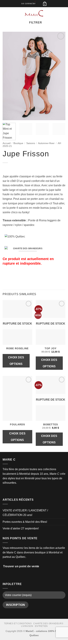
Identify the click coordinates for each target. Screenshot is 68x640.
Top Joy (50, 348)
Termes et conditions (18, 623)
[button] (28, 3)
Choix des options (16, 360)
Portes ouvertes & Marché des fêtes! (25, 521)
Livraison (27, 626)
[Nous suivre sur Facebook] (4, 491)
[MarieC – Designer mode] (34, 13)
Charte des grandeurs (48, 623)
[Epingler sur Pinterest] (21, 275)
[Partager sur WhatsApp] (4, 275)
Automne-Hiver (46, 143)
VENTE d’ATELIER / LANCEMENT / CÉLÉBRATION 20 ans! (25, 512)
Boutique (18, 143)
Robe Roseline (17, 348)
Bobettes (50, 424)
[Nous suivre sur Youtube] (17, 491)
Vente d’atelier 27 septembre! (21, 528)
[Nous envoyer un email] (13, 491)
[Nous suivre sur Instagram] (9, 491)
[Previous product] (12, 168)
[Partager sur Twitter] (13, 275)
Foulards (17, 424)
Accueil (6, 143)
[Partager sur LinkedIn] (26, 275)
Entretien (41, 626)
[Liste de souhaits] (39, 3)
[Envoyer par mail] (17, 275)
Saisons (30, 143)
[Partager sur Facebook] (9, 275)
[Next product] (5, 168)
